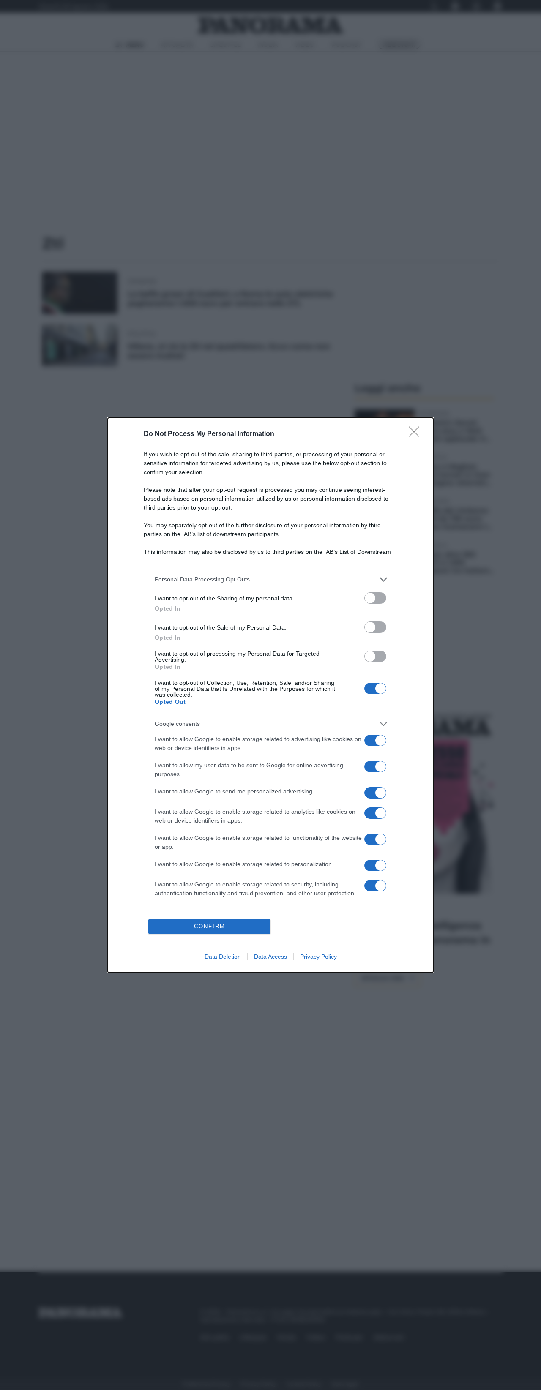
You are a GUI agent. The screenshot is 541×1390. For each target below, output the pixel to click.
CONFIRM (209, 926)
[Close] (417, 434)
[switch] (375, 598)
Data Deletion (223, 956)
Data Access (270, 956)
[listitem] (270, 579)
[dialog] (270, 695)
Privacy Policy (318, 956)
